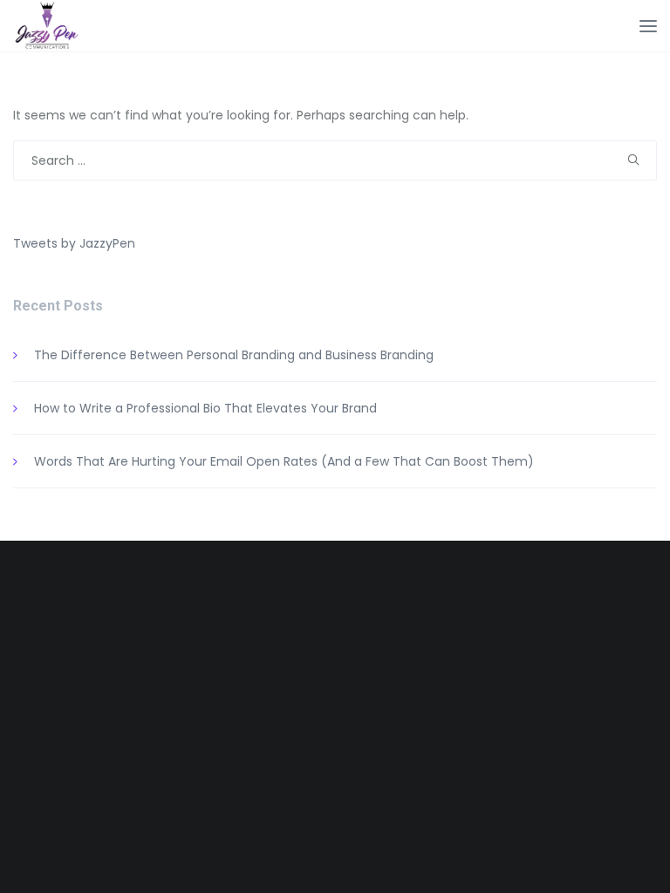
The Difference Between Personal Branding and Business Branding (234, 355)
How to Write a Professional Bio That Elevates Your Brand (205, 408)
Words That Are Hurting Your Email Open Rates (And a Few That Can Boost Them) (284, 461)
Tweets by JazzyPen (74, 243)
